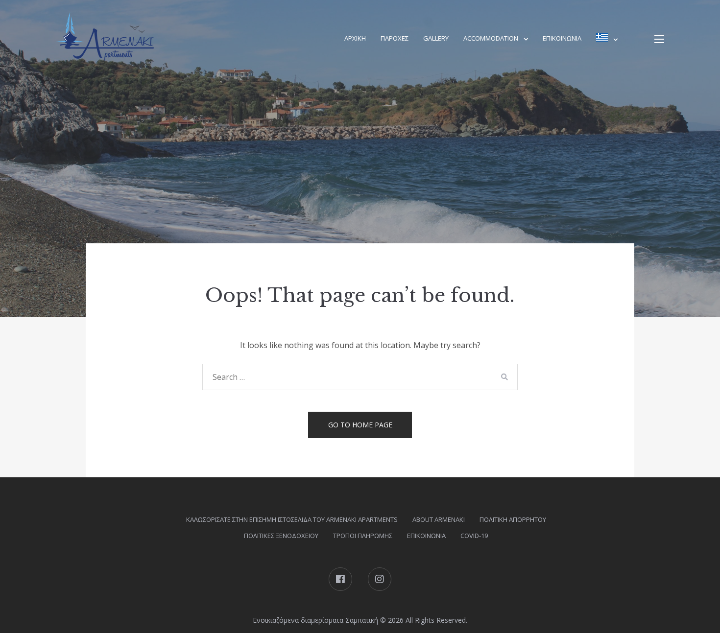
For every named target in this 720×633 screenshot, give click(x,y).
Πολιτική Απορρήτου (513, 519)
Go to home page (360, 424)
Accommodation (490, 38)
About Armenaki (438, 519)
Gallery (436, 38)
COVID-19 (474, 535)
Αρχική (355, 38)
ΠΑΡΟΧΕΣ (394, 38)
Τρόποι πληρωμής (362, 535)
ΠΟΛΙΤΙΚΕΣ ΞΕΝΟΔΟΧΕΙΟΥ (281, 535)
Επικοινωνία (562, 38)
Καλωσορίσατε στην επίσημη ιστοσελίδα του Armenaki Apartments (292, 519)
